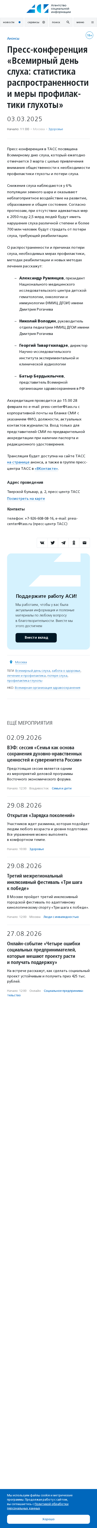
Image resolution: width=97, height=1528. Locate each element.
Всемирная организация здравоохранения (47, 688)
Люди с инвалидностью (61, 917)
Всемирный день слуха (32, 671)
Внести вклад (36, 637)
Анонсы (13, 38)
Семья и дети (62, 788)
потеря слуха (57, 676)
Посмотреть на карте (26, 498)
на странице (18, 462)
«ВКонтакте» (46, 468)
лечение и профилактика (26, 676)
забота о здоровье (66, 671)
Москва (21, 662)
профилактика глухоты (24, 681)
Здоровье (55, 129)
